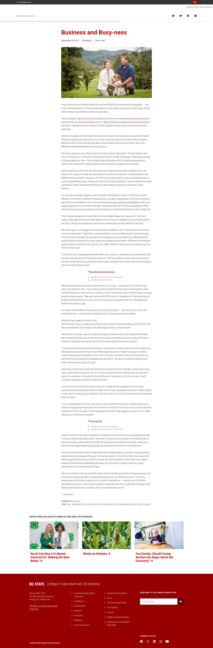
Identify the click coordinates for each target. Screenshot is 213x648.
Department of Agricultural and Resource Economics (94, 504)
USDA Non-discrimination (118, 617)
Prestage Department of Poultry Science (134, 504)
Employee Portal (192, 7)
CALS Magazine (206, 7)
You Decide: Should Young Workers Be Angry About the (154, 557)
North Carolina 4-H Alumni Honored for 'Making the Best (49, 557)
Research (78, 611)
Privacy (110, 612)
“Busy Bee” (137, 104)
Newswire (76, 501)
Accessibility (112, 607)
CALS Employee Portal (116, 603)
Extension (78, 615)
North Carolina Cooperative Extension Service (125, 122)
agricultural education (128, 202)
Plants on (95, 553)
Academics (79, 601)
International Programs (117, 593)
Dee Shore (86, 40)
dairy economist (86, 122)
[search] (195, 2)
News (109, 598)
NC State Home (25, 2)
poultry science (68, 205)
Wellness (78, 620)
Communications (81, 625)
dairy (69, 504)
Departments (80, 606)
